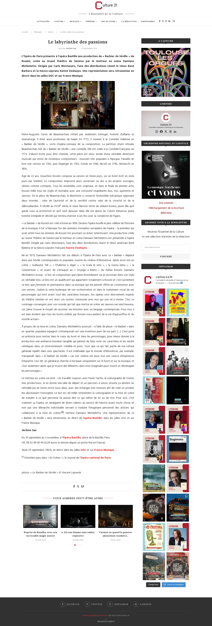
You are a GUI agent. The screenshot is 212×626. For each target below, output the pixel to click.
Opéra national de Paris (96, 458)
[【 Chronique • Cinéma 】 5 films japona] (178, 361)
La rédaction (129, 21)
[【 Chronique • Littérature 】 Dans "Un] (178, 420)
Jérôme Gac (71, 48)
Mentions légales (90, 615)
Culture (58, 21)
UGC (83, 450)
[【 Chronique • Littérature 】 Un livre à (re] (178, 478)
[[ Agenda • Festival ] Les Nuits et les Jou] (154, 537)
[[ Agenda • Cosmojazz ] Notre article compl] (154, 478)
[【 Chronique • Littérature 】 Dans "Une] (154, 449)
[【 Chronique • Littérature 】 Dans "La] (154, 302)
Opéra (50, 32)
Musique (74, 21)
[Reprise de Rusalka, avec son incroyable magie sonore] (40, 516)
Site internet (166, 203)
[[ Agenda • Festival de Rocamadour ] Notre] (178, 508)
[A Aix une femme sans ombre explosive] (78, 516)
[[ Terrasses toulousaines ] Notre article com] (154, 566)
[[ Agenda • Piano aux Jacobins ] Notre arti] (178, 332)
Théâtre (90, 21)
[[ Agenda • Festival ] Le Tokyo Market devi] (178, 302)
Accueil (25, 32)
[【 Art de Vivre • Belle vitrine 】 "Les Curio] (178, 566)
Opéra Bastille (72, 438)
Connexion (103, 615)
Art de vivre (108, 21)
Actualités (43, 21)
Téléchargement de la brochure (166, 208)
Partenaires (148, 21)
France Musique (104, 450)
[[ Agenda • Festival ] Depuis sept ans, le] (154, 390)
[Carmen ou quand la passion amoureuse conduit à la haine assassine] (115, 516)
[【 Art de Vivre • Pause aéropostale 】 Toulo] (154, 508)
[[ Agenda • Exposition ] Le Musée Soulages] (178, 449)
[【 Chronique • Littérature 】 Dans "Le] (178, 537)
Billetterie (166, 213)
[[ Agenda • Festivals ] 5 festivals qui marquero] (178, 390)
